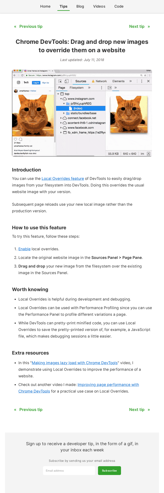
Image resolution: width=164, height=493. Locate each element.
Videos (99, 6)
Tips (63, 6)
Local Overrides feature (63, 178)
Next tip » (139, 26)
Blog (80, 6)
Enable (24, 249)
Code (119, 6)
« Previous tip (28, 26)
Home (45, 6)
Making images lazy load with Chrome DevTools (75, 363)
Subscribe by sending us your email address (82, 460)
